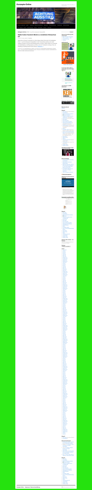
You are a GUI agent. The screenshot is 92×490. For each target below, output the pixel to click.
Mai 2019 (64, 346)
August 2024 (65, 275)
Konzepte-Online (24, 4)
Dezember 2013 (65, 420)
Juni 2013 (64, 426)
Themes (64, 138)
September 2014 (65, 410)
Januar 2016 (64, 392)
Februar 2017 (65, 377)
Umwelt (32, 48)
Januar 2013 (64, 428)
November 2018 (65, 353)
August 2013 (65, 424)
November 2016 (65, 380)
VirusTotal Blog (65, 142)
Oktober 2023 (65, 287)
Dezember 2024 (65, 271)
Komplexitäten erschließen (69, 443)
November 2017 (65, 367)
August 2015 (65, 397)
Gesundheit (40, 27)
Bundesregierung (50, 48)
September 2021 (65, 315)
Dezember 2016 (65, 379)
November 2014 (65, 407)
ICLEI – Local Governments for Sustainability (25, 49)
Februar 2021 (65, 323)
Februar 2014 (65, 418)
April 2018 (64, 361)
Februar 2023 (65, 296)
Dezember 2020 (65, 325)
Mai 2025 (64, 265)
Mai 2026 (64, 253)
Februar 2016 (65, 391)
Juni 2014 (64, 413)
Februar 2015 (65, 404)
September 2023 (65, 288)
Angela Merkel (43, 48)
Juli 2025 (64, 263)
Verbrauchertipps (66, 25)
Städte (23, 50)
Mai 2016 (64, 387)
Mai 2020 (64, 333)
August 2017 (65, 370)
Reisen (35, 27)
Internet (44, 27)
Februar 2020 (65, 336)
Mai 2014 (64, 414)
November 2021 (65, 313)
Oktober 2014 (65, 409)
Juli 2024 (64, 276)
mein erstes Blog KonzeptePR (67, 121)
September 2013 (65, 423)
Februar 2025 (65, 269)
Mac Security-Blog (65, 120)
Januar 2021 (64, 324)
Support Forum (65, 137)
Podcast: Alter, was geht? (67, 64)
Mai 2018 (64, 360)
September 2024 (65, 274)
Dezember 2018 (65, 352)
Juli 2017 (64, 371)
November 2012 (65, 430)
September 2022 (65, 301)
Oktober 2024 (65, 273)
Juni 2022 (64, 305)
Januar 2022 (64, 310)
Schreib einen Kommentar (29, 50)
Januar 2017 (64, 378)
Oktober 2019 (65, 341)
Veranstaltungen (30, 27)
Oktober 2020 (65, 327)
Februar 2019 (65, 350)
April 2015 (64, 402)
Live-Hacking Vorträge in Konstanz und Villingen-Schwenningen (68, 445)
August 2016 (65, 384)
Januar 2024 (64, 283)
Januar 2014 (64, 419)
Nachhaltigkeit (52, 49)
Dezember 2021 (65, 311)
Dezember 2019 (65, 339)
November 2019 (65, 340)
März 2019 (64, 349)
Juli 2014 (64, 412)
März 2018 (64, 362)
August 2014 (65, 411)
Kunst (25, 27)
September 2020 (65, 328)
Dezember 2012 (65, 429)
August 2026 (65, 249)
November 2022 (65, 299)
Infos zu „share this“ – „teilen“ (23, 25)
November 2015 (65, 394)
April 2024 (64, 280)
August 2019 (65, 343)
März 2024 (64, 281)
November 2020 (65, 326)
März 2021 (64, 322)
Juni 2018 (64, 359)
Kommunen (48, 49)
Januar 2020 (64, 337)
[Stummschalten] (71, 103)
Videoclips (49, 27)
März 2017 (64, 376)
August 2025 (65, 262)
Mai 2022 (64, 306)
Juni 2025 (64, 264)
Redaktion (30, 38)
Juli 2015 (64, 398)
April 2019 (64, 348)
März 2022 (64, 308)
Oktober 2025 (65, 260)
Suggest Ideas (65, 136)
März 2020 (64, 335)
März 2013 (64, 427)
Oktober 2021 (65, 314)
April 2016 (64, 388)
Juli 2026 (64, 250)
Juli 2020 (64, 331)
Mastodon (63, 108)
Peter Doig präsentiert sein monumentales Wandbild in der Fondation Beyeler (68, 452)
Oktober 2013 (65, 422)
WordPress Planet (65, 145)
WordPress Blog (65, 144)
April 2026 (64, 254)
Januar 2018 (64, 365)
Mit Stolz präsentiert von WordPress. (68, 487)
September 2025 (65, 261)
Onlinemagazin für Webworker (67, 122)
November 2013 (65, 421)
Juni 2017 (64, 372)
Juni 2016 (64, 386)
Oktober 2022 (65, 300)
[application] (68, 103)
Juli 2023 (64, 290)
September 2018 (65, 356)
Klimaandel (39, 49)
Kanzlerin (35, 49)
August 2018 (65, 357)
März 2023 (64, 295)
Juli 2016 (64, 385)
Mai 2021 (64, 319)
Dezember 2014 (65, 406)
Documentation (65, 112)
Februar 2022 (65, 309)
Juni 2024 (64, 278)
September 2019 (65, 342)
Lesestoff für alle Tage (66, 38)
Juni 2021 (64, 318)
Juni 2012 (64, 433)
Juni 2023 (64, 291)
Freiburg (54, 48)
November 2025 (65, 258)
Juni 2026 (64, 252)
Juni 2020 (64, 332)
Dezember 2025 (65, 257)
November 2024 (65, 272)
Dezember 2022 (65, 298)
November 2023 (65, 286)
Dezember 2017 (65, 366)
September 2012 (65, 431)
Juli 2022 (64, 304)
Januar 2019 (64, 351)
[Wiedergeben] (63, 103)
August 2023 (65, 289)
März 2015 (64, 403)
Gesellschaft (59, 25)
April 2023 (64, 293)
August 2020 (65, 330)
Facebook (68, 114)
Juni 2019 (64, 345)
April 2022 (64, 307)
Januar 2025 (64, 270)
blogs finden (64, 111)
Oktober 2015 (65, 395)
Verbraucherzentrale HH (66, 139)
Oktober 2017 (65, 368)
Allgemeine (46, 25)
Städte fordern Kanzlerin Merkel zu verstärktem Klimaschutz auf (37, 35)
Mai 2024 (64, 279)
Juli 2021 (64, 317)
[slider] (72, 103)
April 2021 (64, 321)
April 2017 (64, 375)
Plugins (64, 128)
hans (63, 454)
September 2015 (65, 396)
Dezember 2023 (65, 284)
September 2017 (65, 369)
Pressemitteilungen (52, 25)
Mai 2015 (64, 401)
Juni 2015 (64, 400)
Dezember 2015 (65, 393)
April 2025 (64, 266)
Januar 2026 (64, 256)
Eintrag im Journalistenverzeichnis (68, 113)
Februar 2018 (65, 363)
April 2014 (64, 415)
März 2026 (64, 255)
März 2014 (64, 417)
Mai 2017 (64, 374)
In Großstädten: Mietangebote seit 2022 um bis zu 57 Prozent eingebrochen (68, 169)
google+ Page (65, 118)
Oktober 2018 (65, 354)
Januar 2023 (64, 297)
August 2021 (65, 316)
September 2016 (65, 383)
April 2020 (64, 334)
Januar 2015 (64, 405)
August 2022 (65, 302)
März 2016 (64, 389)
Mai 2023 (64, 292)
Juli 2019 (64, 344)
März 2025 (64, 267)
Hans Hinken (65, 119)
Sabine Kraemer (65, 450)
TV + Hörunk (20, 27)
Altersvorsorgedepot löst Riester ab (68, 172)
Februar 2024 (65, 282)
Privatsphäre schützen (66, 129)
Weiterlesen (40, 46)
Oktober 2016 (65, 382)
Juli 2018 (64, 358)
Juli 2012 (64, 432)
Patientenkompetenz (66, 125)
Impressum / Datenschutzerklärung (36, 25)
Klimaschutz (43, 49)
